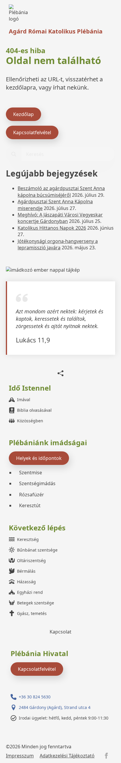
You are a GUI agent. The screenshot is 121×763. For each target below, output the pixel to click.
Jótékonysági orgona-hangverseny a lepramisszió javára (58, 244)
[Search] (13, 154)
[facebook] (106, 756)
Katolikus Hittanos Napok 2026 (52, 228)
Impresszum (20, 755)
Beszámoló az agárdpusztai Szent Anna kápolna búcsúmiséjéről (61, 191)
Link (20, 13)
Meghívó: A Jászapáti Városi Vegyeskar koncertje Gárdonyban (60, 217)
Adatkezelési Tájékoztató (67, 755)
